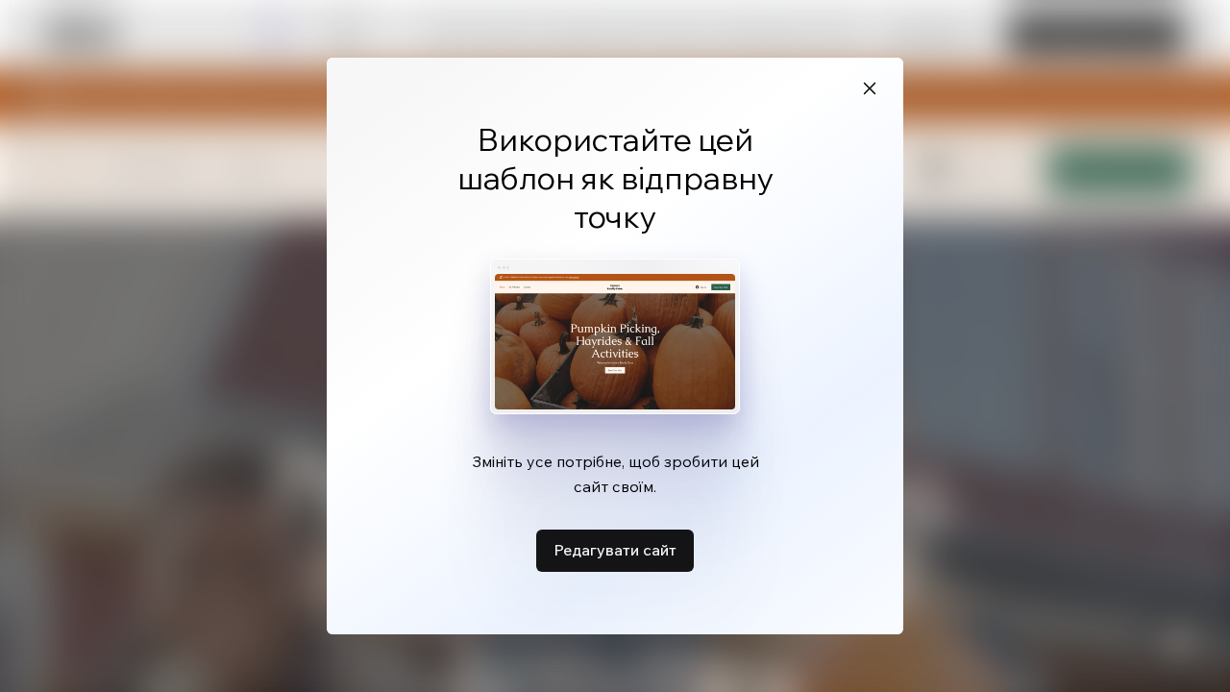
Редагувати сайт (615, 549)
